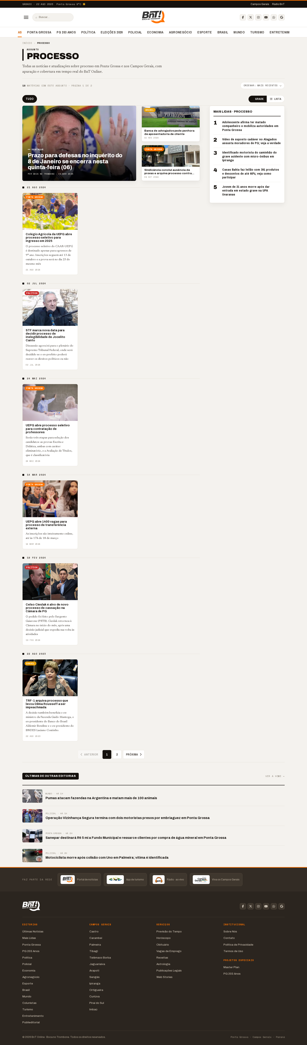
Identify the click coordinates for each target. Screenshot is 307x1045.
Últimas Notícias (32, 931)
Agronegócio (180, 32)
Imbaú (93, 1009)
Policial (135, 32)
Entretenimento (284, 32)
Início (27, 43)
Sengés (94, 977)
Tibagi (93, 951)
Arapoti (94, 970)
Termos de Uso (233, 951)
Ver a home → (275, 776)
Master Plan (231, 967)
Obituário (162, 944)
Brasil (222, 32)
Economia (155, 32)
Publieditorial (31, 1022)
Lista (277, 99)
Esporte (204, 32)
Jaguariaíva (97, 964)
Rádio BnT (278, 4)
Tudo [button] (30, 99)
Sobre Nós (230, 931)
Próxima (132, 754)
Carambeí (95, 938)
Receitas (162, 957)
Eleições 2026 (112, 32)
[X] (250, 17)
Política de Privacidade (238, 944)
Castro (94, 931)
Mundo (239, 32)
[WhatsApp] (274, 17)
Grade (259, 99)
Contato (229, 938)
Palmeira (95, 944)
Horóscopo (163, 938)
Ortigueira (96, 990)
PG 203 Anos (66, 32)
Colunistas (29, 1002)
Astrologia (163, 964)
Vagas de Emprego (168, 951)
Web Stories (164, 977)
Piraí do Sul (96, 1002)
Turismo (257, 32)
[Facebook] (243, 17)
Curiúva (94, 996)
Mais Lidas (29, 938)
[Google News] (281, 17)
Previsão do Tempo (169, 931)
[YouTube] (266, 17)
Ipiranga (94, 983)
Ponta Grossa (39, 32)
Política (88, 32)
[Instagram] (258, 17)
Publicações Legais (169, 970)
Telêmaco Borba (100, 957)
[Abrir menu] (26, 17)
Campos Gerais (260, 4)
